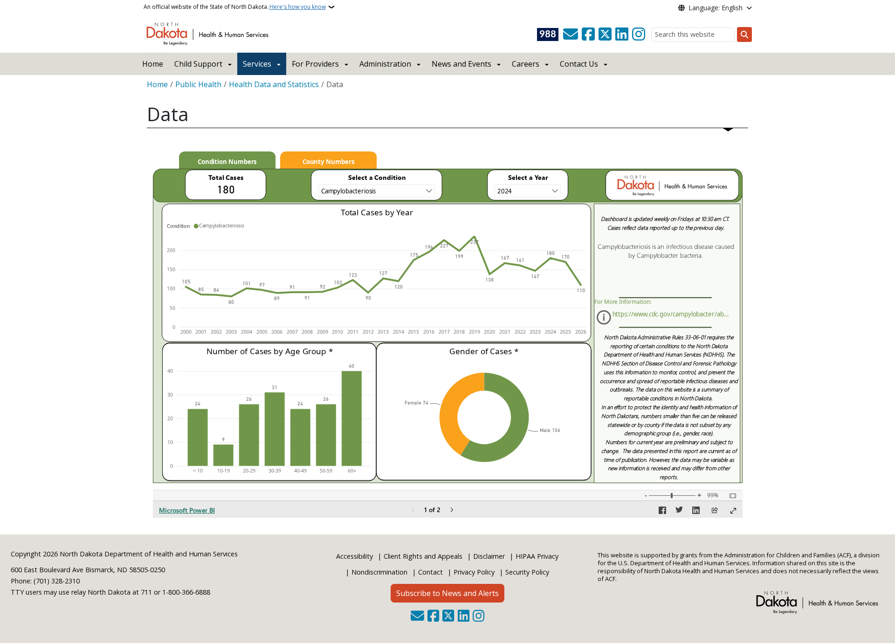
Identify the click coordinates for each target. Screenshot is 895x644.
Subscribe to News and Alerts (447, 593)
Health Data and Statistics (274, 84)
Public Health (198, 84)
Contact (430, 572)
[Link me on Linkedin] (621, 34)
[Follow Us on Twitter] (605, 34)
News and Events (461, 64)
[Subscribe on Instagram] (638, 34)
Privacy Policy (474, 572)
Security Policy (527, 572)
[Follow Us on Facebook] (588, 34)
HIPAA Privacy (537, 556)
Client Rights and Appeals (423, 556)
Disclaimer (489, 556)
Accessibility (354, 556)
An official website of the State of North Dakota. (235, 7)
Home (152, 64)
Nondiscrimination (379, 572)
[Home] (209, 33)
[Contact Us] (570, 34)
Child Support (198, 64)
